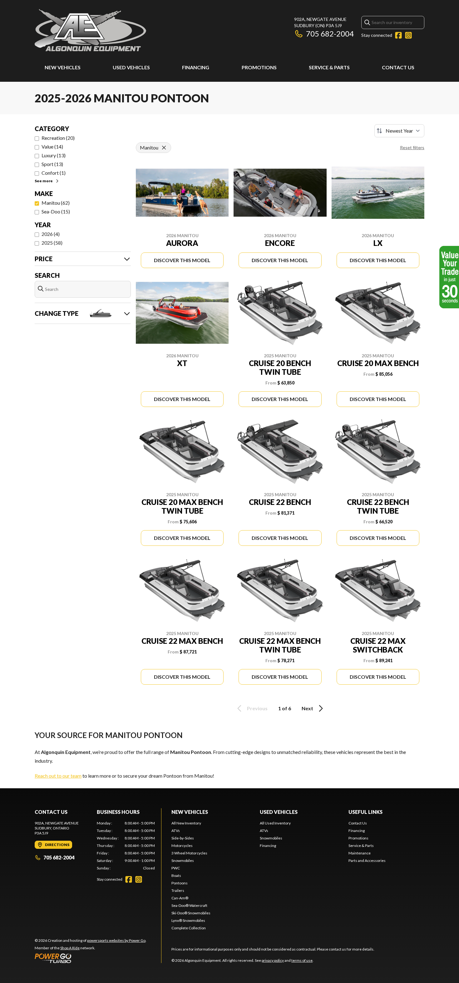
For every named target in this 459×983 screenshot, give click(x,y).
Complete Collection (188, 928)
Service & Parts (329, 67)
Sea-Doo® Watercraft (189, 905)
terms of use (302, 960)
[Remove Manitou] (164, 147)
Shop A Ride (70, 948)
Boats (176, 875)
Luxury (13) (54, 155)
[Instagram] (408, 35)
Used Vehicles (131, 67)
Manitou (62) (56, 203)
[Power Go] (90, 958)
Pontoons (179, 883)
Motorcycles (182, 845)
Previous (257, 708)
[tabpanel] (126, 846)
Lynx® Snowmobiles (188, 920)
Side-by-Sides (182, 838)
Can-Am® (179, 898)
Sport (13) (52, 164)
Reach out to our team (58, 776)
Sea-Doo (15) (56, 211)
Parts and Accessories (367, 860)
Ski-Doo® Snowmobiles (190, 913)
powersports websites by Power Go (116, 940)
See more (44, 181)
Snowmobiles (182, 860)
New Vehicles (63, 67)
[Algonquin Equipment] (90, 30)
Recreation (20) (58, 138)
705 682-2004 (330, 33)
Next (307, 708)
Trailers (177, 890)
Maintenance (359, 853)
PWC (175, 868)
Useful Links (365, 812)
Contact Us (398, 67)
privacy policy (273, 960)
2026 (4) (51, 234)
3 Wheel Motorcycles (189, 853)
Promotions (259, 67)
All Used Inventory (275, 823)
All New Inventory (186, 823)
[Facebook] (398, 35)
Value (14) (52, 146)
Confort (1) (54, 173)
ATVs (175, 830)
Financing (195, 67)
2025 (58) (52, 243)
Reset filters (412, 147)
